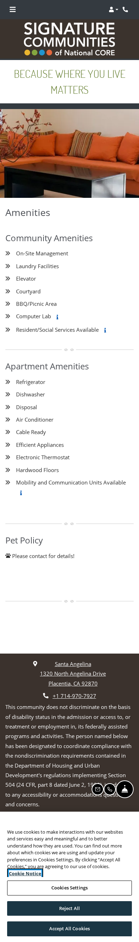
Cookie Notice (25, 873)
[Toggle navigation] (13, 9)
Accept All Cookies (69, 928)
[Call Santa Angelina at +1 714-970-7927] (126, 9)
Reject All (69, 908)
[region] (69, 877)
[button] (113, 9)
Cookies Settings (69, 887)
